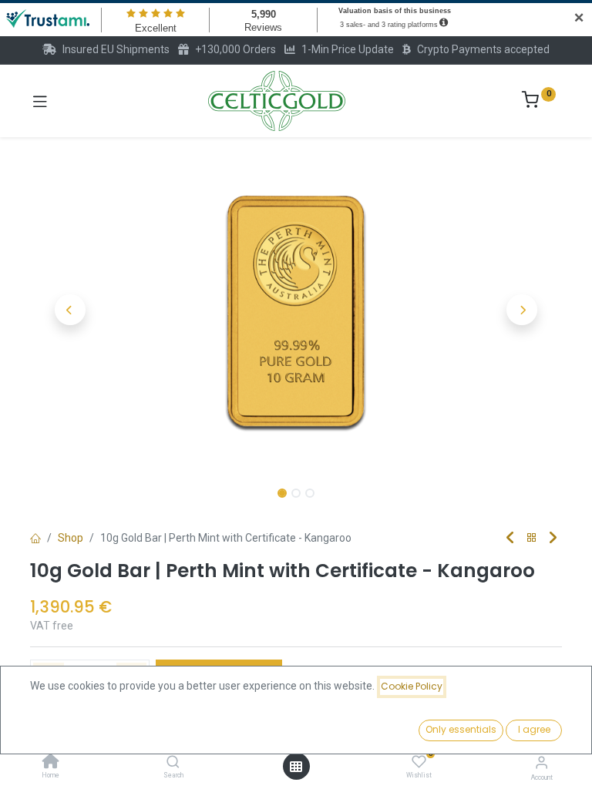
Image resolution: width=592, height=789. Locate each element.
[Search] (173, 763)
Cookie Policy (411, 686)
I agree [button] (534, 729)
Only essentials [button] (461, 729)
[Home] (50, 763)
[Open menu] (296, 766)
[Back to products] (532, 538)
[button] (70, 310)
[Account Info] (541, 762)
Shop (70, 538)
